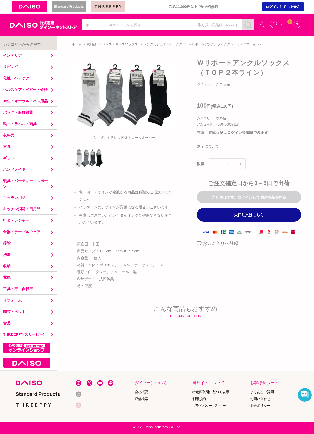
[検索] (248, 24)
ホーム (77, 44)
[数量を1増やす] (240, 164)
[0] (285, 25)
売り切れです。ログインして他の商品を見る (249, 197)
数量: (201, 164)
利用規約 (199, 399)
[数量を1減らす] (214, 164)
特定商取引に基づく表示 (210, 392)
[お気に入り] (273, 25)
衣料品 (91, 44)
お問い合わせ (260, 399)
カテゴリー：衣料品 (211, 118)
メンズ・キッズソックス (120, 44)
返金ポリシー (260, 405)
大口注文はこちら (249, 215)
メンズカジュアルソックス (163, 44)
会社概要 (141, 392)
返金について (208, 146)
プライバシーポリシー (209, 405)
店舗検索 (141, 399)
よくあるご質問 (262, 392)
